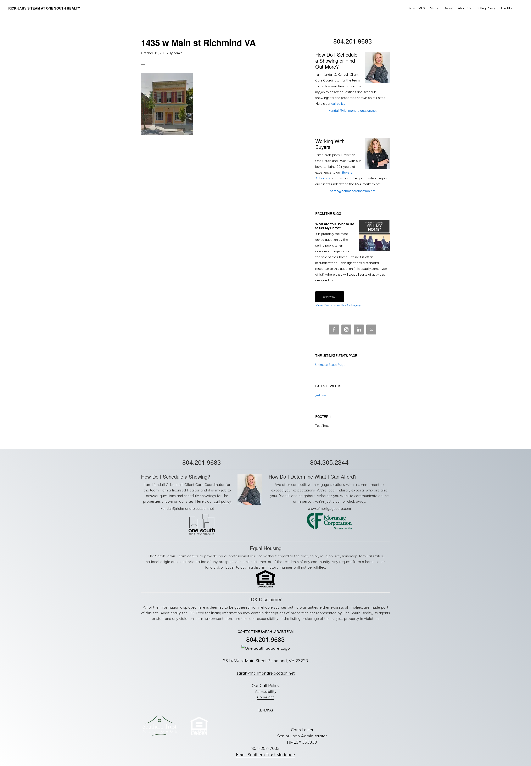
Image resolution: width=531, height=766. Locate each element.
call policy (338, 103)
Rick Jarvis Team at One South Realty (44, 8)
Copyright (265, 697)
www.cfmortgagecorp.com (329, 508)
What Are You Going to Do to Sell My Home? (334, 225)
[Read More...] (333, 298)
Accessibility (265, 691)
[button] (520, 8)
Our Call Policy (266, 685)
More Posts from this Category (338, 305)
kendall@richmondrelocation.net (352, 110)
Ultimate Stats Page (330, 364)
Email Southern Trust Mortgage (265, 754)
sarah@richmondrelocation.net (352, 190)
